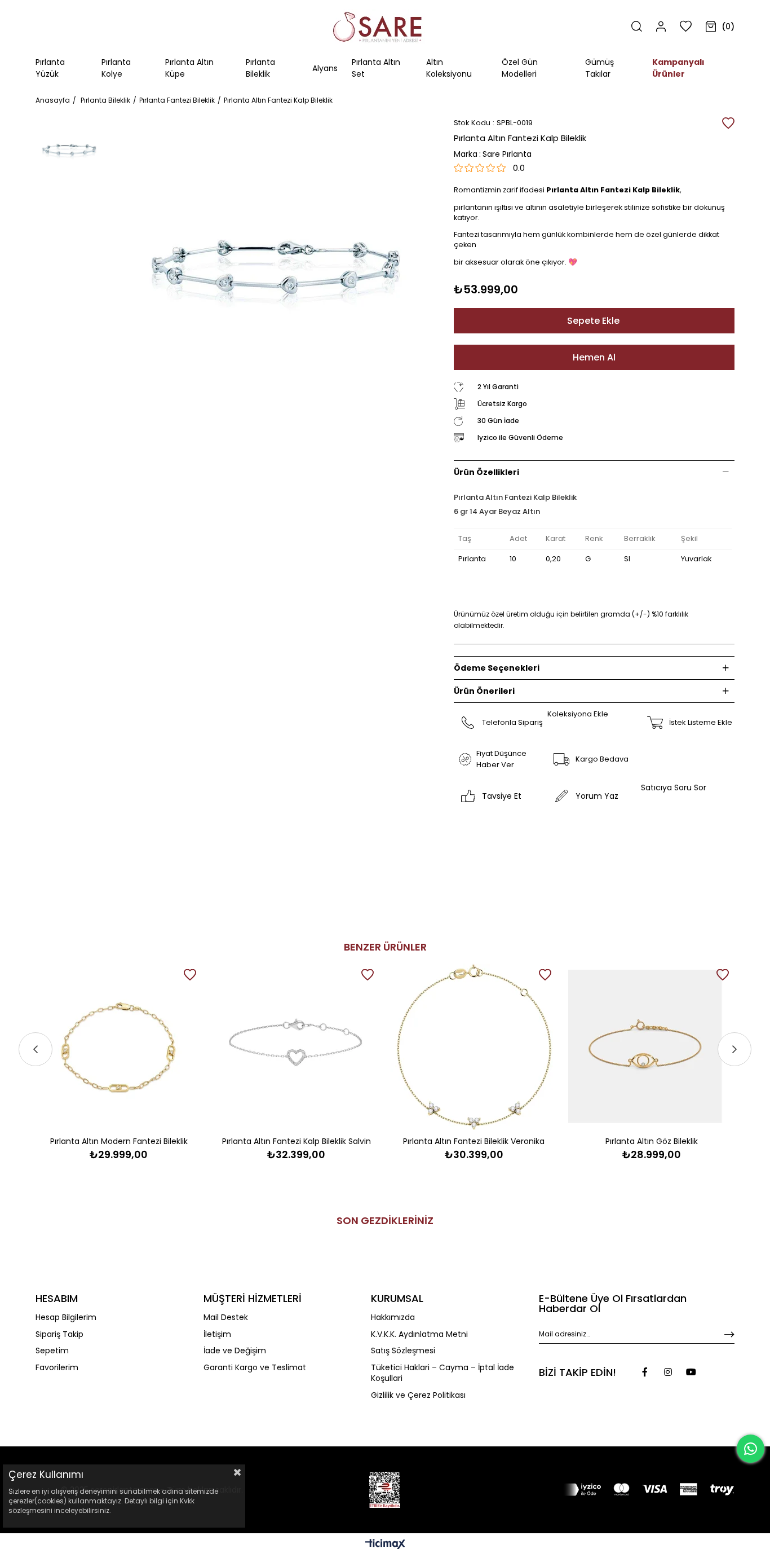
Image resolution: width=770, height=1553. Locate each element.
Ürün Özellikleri (486, 472)
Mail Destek (225, 1317)
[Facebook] (645, 1372)
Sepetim (52, 1350)
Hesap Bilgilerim (66, 1317)
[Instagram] (668, 1372)
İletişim (217, 1334)
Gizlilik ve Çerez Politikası (418, 1395)
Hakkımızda (393, 1317)
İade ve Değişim (234, 1350)
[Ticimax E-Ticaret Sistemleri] (385, 1545)
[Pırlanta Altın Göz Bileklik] (651, 1047)
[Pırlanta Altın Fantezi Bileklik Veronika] (474, 1047)
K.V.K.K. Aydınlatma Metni (419, 1334)
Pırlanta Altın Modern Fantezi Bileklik (119, 1141)
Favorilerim (57, 1367)
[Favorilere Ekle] (728, 123)
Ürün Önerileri (484, 691)
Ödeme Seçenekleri (496, 668)
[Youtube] (691, 1372)
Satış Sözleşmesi (403, 1350)
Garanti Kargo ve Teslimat (254, 1367)
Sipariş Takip (59, 1334)
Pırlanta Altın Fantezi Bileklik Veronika (474, 1141)
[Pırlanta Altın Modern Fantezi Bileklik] (119, 1047)
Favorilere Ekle (190, 974)
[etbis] (384, 1490)
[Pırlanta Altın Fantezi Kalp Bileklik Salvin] (296, 1047)
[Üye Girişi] (661, 26)
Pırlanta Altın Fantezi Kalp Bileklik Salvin (296, 1141)
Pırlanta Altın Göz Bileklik (651, 1141)
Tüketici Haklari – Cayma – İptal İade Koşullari (442, 1373)
